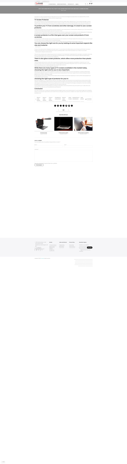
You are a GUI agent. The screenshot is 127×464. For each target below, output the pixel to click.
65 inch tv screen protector (44, 99)
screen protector (82, 98)
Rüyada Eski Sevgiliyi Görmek (88, 263)
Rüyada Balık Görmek (89, 265)
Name (35, 144)
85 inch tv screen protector (64, 99)
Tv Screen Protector (52, 4)
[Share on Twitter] (58, 106)
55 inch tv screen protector (38, 99)
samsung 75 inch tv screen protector (76, 98)
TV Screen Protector (52, 244)
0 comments (89, 98)
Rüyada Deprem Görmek (79, 261)
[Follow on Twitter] (36, 250)
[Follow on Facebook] (34, 250)
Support (77, 4)
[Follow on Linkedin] (40, 250)
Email (65, 144)
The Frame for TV (71, 4)
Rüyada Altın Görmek (89, 259)
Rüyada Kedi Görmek (81, 262)
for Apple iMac (51, 249)
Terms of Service (72, 246)
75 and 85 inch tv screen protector (58, 98)
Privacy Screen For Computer (83, 132)
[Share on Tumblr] (63, 106)
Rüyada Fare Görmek (89, 262)
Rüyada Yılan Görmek (81, 259)
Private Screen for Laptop (63, 132)
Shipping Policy (61, 244)
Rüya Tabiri (76, 258)
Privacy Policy (71, 244)
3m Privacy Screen (43, 132)
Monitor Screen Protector (61, 4)
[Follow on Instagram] (38, 250)
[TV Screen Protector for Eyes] (68, 110)
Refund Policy (61, 246)
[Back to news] (63, 110)
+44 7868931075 (37, 1)
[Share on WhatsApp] (72, 106)
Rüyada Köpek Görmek (79, 263)
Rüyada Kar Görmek (81, 265)
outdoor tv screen (70, 98)
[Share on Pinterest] (61, 106)
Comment (36, 149)
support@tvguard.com (45, 1)
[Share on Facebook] (55, 106)
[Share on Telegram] (66, 106)
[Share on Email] (69, 106)
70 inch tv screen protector (50, 99)
